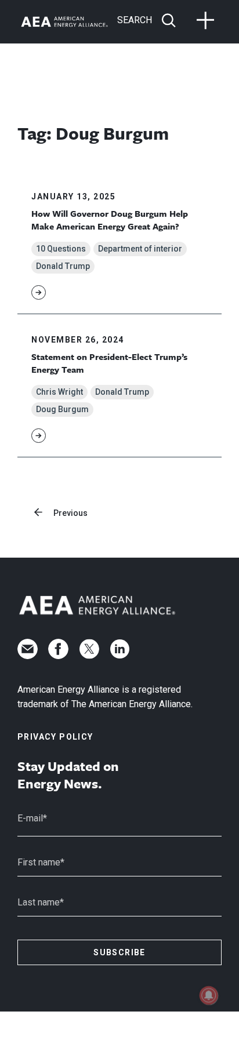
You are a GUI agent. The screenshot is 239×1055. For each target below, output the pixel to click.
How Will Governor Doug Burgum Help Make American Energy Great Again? (109, 219)
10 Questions (61, 248)
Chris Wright (59, 391)
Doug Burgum (62, 409)
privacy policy (55, 736)
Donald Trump (63, 266)
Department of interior (140, 248)
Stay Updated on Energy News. (68, 775)
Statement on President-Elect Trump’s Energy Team (109, 363)
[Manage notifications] (209, 995)
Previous (70, 513)
